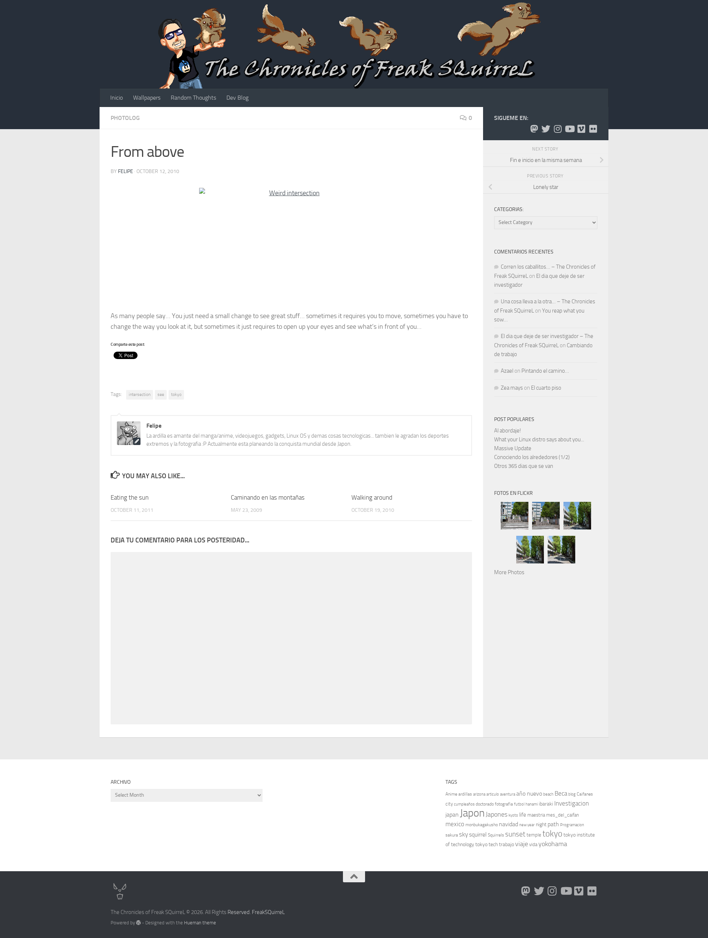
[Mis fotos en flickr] (593, 128)
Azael (507, 371)
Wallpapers (146, 97)
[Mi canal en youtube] (569, 128)
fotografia (504, 804)
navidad (508, 824)
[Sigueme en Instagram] (557, 128)
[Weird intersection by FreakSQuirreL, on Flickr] (291, 246)
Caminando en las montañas (268, 497)
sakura (451, 835)
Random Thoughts (193, 97)
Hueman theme (200, 922)
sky (463, 834)
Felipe (125, 171)
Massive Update (512, 448)
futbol (519, 804)
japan (452, 814)
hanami (531, 804)
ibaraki (546, 804)
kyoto (513, 815)
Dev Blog (237, 97)
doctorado (485, 804)
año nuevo (529, 793)
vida (533, 844)
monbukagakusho (481, 824)
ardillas (465, 794)
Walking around (371, 497)
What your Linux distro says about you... (539, 439)
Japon (472, 813)
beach (548, 794)
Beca (561, 793)
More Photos (509, 572)
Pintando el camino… (545, 371)
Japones (496, 814)
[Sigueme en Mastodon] (534, 128)
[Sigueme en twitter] (545, 128)
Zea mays (512, 387)
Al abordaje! (507, 430)
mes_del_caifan (562, 815)
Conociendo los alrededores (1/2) (532, 457)
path (553, 824)
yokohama (552, 844)
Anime (451, 794)
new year (527, 825)
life (522, 814)
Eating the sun (130, 497)
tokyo (176, 394)
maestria (536, 815)
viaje (521, 844)
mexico (454, 824)
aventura (507, 794)
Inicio (116, 97)
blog (572, 794)
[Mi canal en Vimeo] (581, 128)
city (449, 804)
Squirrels (496, 835)
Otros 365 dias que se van (523, 466)
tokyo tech (486, 844)
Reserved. (239, 912)
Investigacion (571, 803)
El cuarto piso (546, 387)
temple (534, 835)
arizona (479, 794)
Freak (258, 912)
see (160, 394)
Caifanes (585, 794)
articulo (492, 794)
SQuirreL (275, 912)
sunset (515, 834)
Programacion (572, 825)
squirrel (478, 834)
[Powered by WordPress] (138, 922)
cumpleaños (464, 804)
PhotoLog (125, 117)
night (541, 824)
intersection (139, 394)
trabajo (506, 844)
